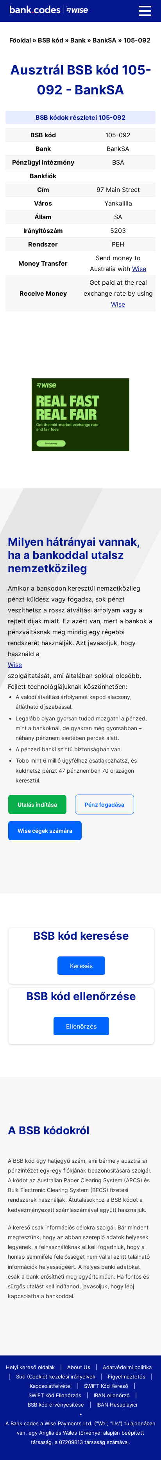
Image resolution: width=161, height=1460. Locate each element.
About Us (78, 1367)
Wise (139, 269)
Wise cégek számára (45, 830)
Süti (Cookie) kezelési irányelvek (55, 1376)
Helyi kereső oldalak (30, 1367)
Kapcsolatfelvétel (51, 1386)
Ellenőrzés (81, 1026)
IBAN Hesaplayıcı (117, 1404)
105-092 (136, 40)
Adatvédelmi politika (127, 1367)
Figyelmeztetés (126, 1376)
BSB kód (50, 40)
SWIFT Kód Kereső (106, 1386)
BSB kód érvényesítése (56, 1404)
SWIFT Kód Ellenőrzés (55, 1395)
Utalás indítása (37, 804)
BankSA (104, 40)
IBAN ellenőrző (112, 1395)
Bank (78, 40)
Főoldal (20, 40)
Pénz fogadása (104, 804)
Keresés (81, 966)
